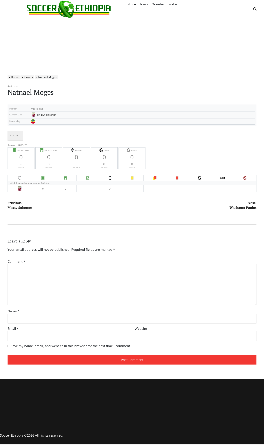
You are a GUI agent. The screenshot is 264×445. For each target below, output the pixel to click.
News (144, 4)
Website (141, 328)
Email (13, 328)
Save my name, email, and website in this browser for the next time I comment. (71, 346)
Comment (16, 261)
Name (13, 311)
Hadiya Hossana (46, 114)
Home (132, 4)
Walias (173, 4)
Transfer (158, 4)
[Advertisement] (132, 45)
